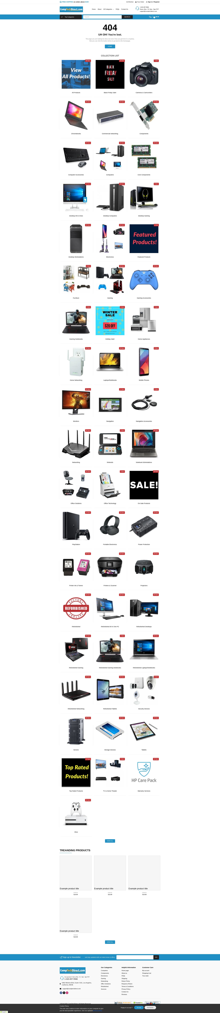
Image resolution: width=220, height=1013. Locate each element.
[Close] (140, 485)
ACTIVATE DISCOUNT (126, 525)
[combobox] (116, 512)
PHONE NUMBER (117, 508)
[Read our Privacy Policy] (138, 520)
